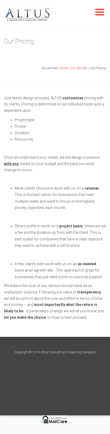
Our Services (78, 68)
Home (63, 68)
